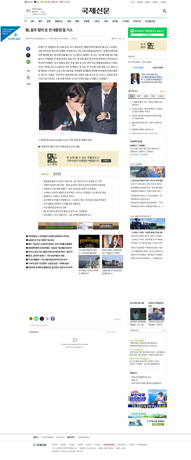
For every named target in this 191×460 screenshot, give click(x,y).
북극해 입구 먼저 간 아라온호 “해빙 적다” (88, 272)
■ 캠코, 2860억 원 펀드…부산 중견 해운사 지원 (45, 255)
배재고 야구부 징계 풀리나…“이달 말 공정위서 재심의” (151, 258)
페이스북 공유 (28, 49)
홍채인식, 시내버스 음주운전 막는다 (59, 196)
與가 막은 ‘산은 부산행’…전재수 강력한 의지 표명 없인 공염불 (153, 354)
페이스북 (30, 2)
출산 (149, 148)
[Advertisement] (147, 281)
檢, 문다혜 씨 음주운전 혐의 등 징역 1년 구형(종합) (65, 211)
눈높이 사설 (137, 340)
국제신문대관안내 (83, 437)
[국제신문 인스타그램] (69, 146)
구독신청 (163, 2)
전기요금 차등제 (134, 62)
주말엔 (86, 21)
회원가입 (140, 2)
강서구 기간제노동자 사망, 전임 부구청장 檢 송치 (149, 184)
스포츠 (97, 21)
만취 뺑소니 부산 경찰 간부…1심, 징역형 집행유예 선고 (67, 214)
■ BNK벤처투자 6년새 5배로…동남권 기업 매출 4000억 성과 (50, 247)
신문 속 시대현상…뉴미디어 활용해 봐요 (145, 364)
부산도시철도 (147, 62)
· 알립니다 (134, 380)
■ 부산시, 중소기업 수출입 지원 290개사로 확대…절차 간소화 (51, 251)
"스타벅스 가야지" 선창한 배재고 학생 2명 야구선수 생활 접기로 (154, 232)
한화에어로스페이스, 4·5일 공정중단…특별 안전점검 (150, 195)
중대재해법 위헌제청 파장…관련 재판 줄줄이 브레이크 (151, 187)
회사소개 (54, 445)
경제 (49, 21)
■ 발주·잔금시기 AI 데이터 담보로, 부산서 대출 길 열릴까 (49, 244)
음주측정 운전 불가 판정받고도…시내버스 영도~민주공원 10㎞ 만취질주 (75, 199)
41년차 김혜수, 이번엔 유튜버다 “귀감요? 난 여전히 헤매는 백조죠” (112, 253)
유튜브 (56, 2)
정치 (40, 21)
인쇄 (28, 71)
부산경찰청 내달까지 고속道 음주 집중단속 (62, 203)
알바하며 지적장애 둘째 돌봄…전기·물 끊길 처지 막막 (138, 324)
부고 (157, 148)
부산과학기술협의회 (47, 437)
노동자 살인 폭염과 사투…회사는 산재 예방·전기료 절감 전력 (153, 180)
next (165, 398)
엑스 (38, 2)
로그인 (133, 2)
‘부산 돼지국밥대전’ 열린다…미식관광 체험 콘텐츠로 (88, 253)
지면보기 (147, 2)
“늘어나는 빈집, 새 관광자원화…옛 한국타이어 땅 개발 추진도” (156, 324)
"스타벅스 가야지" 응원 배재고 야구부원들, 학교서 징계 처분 (153, 239)
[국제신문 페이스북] (49, 146)
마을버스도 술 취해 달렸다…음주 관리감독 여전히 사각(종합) (70, 188)
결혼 (144, 148)
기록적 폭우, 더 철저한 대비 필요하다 (143, 343)
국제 (69, 21)
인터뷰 (115, 21)
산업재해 (136, 164)
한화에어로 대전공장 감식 (140, 199)
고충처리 (131, 445)
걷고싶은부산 (60, 437)
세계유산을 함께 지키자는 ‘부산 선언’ (143, 345)
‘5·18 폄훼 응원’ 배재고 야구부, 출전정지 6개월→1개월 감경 (153, 251)
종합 (131, 96)
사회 (32, 21)
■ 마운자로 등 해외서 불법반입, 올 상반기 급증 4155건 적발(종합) (52, 267)
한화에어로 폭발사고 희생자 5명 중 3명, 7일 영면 (149, 191)
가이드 (134, 154)
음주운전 (57, 173)
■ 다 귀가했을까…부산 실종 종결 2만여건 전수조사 (46, 259)
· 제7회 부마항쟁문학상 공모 (140, 377)
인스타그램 (65, 2)
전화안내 (63, 445)
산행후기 (141, 151)
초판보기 (155, 2)
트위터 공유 (28, 56)
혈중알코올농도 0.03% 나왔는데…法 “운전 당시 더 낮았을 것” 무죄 (73, 181)
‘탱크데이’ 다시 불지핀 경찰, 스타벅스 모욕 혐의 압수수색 (152, 243)
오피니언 (137, 21)
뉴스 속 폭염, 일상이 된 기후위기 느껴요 (144, 361)
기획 (106, 21)
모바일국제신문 (142, 445)
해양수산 (59, 21)
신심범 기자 (29, 38)
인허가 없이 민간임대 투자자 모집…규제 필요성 (147, 352)
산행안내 (133, 151)
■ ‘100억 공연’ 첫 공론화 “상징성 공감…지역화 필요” (48, 263)
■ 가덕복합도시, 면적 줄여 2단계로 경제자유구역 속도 (48, 236)
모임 (136, 148)
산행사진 (150, 151)
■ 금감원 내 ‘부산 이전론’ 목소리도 (40, 240)
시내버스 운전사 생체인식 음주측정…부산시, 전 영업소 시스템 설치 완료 (75, 192)
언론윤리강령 (121, 445)
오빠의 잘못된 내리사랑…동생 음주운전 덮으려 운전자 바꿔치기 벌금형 (74, 184)
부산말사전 (150, 21)
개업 (140, 148)
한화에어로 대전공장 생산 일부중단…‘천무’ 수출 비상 (150, 202)
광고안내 (71, 445)
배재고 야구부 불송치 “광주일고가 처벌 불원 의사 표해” (151, 254)
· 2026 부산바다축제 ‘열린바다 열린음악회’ (146, 383)
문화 (77, 21)
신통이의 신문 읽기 (139, 358)
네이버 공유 (28, 62)
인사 (131, 148)
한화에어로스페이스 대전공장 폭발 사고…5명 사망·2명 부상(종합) (155, 206)
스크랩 (28, 84)
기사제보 (97, 445)
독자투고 (89, 445)
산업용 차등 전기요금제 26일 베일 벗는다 (111, 272)
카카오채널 (46, 2)
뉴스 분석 (136, 349)
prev (129, 398)
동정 (153, 148)
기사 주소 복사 (28, 78)
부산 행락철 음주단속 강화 (55, 207)
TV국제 (125, 21)
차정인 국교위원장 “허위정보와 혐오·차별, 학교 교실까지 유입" (154, 247)
